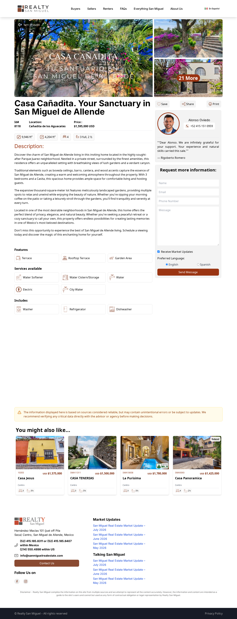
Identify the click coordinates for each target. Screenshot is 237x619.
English (173, 264)
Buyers (75, 8)
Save (164, 104)
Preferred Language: (171, 258)
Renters (108, 8)
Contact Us (47, 563)
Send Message (188, 272)
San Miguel (148, 8)
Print (216, 104)
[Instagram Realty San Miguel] (25, 581)
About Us (176, 8)
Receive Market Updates (177, 252)
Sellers (91, 8)
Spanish (205, 264)
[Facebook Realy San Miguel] (17, 581)
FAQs (123, 8)
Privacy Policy (214, 613)
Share (190, 104)
